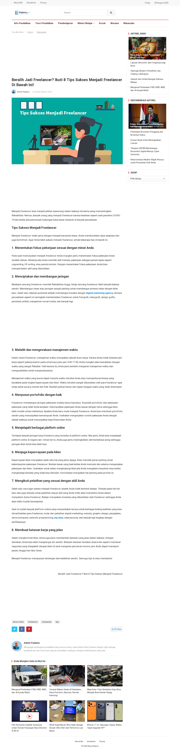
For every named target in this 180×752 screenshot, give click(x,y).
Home (30, 32)
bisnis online (18, 622)
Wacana (114, 23)
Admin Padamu (23, 92)
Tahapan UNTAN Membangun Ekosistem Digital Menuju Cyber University (144, 151)
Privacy (43, 3)
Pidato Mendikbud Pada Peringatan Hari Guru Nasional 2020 (146, 125)
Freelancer (33, 622)
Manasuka (128, 23)
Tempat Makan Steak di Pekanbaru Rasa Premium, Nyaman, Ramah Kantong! (65, 692)
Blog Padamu (93, 746)
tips (57, 622)
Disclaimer (31, 3)
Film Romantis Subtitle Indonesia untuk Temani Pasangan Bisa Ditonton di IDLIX (29, 728)
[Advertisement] (67, 56)
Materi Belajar (85, 23)
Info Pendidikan (22, 23)
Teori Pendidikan (44, 23)
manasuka (46, 622)
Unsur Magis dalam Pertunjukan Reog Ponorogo (145, 56)
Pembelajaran (65, 23)
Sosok (102, 23)
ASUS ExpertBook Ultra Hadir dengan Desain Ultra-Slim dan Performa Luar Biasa (66, 728)
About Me (18, 3)
